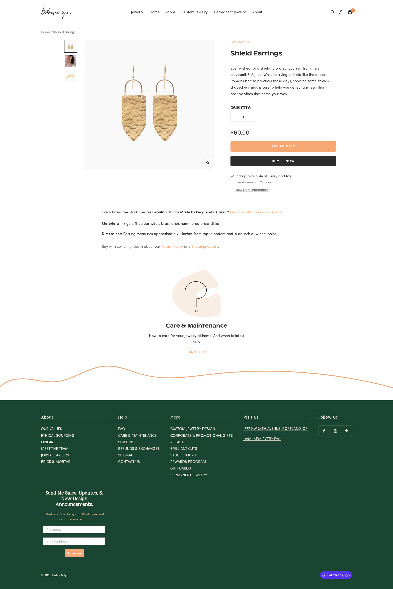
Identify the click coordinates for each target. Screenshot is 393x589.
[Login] (341, 12)
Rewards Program (188, 461)
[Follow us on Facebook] (324, 431)
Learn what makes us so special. (257, 211)
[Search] (332, 12)
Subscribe (74, 553)
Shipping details (205, 246)
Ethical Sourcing (58, 435)
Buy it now (283, 161)
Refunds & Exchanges (139, 448)
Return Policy (172, 246)
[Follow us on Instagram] (335, 431)
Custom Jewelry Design (192, 428)
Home (155, 11)
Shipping (126, 441)
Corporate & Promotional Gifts (201, 435)
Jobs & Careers (55, 455)
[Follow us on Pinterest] (346, 431)
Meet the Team (55, 448)
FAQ (121, 428)
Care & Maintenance (137, 435)
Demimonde (240, 42)
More (170, 11)
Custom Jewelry (195, 11)
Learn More (196, 352)
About (257, 11)
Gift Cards (180, 468)
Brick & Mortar (55, 461)
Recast (176, 441)
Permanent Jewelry (230, 11)
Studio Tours (183, 455)
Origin (47, 441)
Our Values (51, 428)
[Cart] (350, 12)
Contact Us (129, 461)
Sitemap (125, 455)
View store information (252, 189)
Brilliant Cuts (183, 448)
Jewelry (137, 11)
